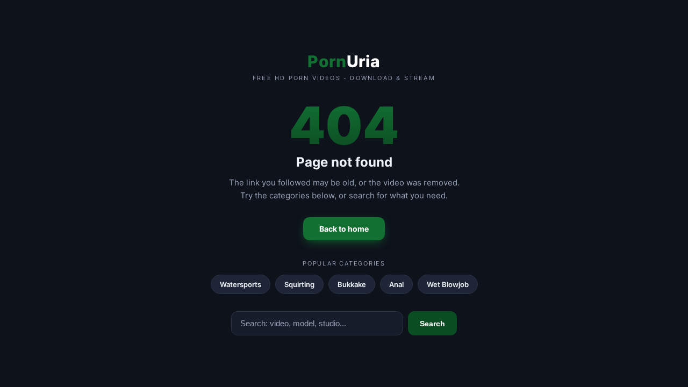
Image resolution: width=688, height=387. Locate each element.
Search (432, 323)
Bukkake (352, 284)
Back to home (344, 228)
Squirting (299, 284)
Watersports (240, 284)
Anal (396, 284)
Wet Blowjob (448, 284)
